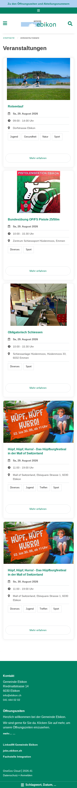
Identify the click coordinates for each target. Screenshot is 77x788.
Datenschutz (10, 775)
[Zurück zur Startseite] (38, 24)
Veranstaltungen (29, 38)
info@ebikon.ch (12, 695)
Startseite (9, 38)
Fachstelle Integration (17, 756)
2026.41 (28, 770)
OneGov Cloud (12, 770)
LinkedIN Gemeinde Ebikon (20, 744)
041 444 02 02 (11, 699)
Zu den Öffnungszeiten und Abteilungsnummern (39, 3)
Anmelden (26, 775)
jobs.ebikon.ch (12, 750)
